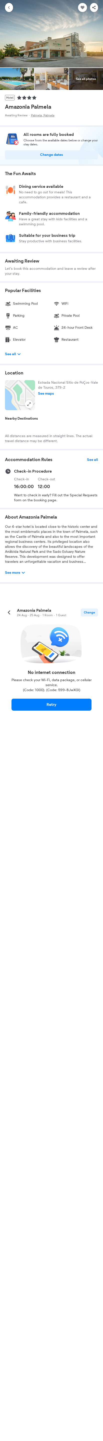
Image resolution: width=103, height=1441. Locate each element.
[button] (20, 395)
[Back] (9, 7)
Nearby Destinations (21, 418)
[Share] (94, 7)
